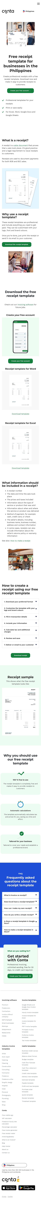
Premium (5, 1005)
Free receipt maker (8, 1133)
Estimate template (28, 1080)
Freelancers (6, 1008)
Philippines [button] (29, 11)
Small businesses (8, 1023)
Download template (20, 414)
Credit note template (29, 1073)
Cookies (10, 1196)
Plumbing (5, 1098)
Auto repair (6, 1057)
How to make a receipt (20, 541)
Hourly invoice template (30, 1012)
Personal (5, 1092)
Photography (6, 1095)
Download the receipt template (16, 244)
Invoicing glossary (8, 1136)
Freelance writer (7, 1079)
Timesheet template (29, 1101)
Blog (3, 1143)
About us (5, 1149)
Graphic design (7, 1082)
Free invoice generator (9, 1130)
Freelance (5, 1076)
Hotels (4, 1036)
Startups (5, 1026)
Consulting (5, 1069)
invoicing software (25, 305)
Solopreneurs (6, 1029)
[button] (14, 1165)
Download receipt (20, 655)
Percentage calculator (9, 1127)
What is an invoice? (8, 1140)
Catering (5, 1060)
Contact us (6, 1152)
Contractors (6, 1011)
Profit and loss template (30, 1086)
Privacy (4, 1196)
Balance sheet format (29, 1056)
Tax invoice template (29, 1040)
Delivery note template (30, 1076)
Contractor (5, 1073)
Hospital (5, 1085)
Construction (6, 1066)
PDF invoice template (29, 1026)
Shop (3, 1105)
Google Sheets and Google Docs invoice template (29, 1007)
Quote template (27, 1095)
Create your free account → (20, 91)
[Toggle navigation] (38, 3)
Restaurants (6, 1032)
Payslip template (27, 1083)
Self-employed (7, 1020)
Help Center (6, 1146)
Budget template (27, 1059)
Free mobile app (7, 1115)
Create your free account (20, 361)
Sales (4, 1101)
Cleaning (5, 1063)
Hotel (4, 1089)
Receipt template (28, 1098)
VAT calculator (7, 1118)
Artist (4, 1053)
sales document (21, 145)
